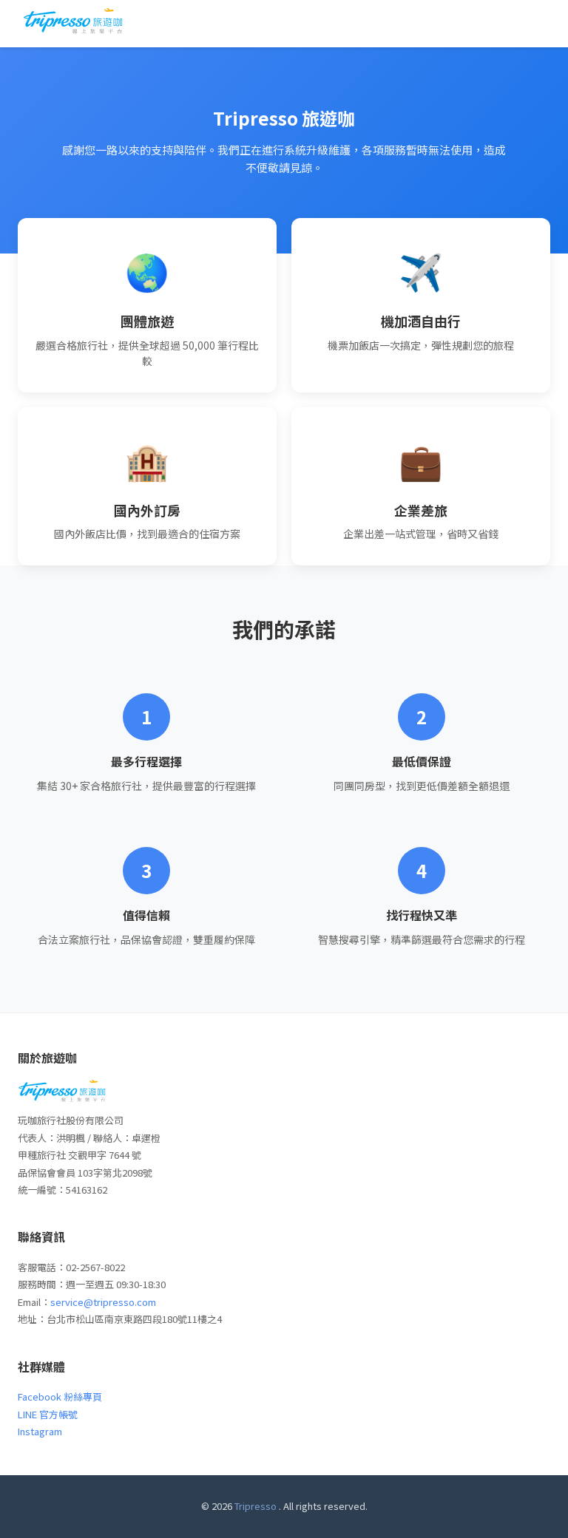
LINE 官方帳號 (48, 1414)
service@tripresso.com (103, 1302)
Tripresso (255, 1506)
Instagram (40, 1431)
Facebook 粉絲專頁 (60, 1396)
